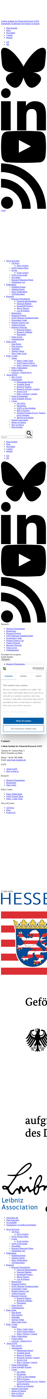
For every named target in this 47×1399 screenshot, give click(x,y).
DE (7, 44)
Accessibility (11, 1222)
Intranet (9, 37)
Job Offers (21, 1372)
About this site (12, 1218)
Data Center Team (19, 1322)
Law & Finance (23, 1279)
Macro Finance (23, 1277)
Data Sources (16, 1315)
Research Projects (13, 633)
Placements (21, 1303)
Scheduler (15, 1317)
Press (8, 30)
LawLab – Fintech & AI (21, 1341)
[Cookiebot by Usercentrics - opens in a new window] (33, 668)
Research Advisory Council (28, 1358)
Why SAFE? (16, 1346)
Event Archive (23, 1241)
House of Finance (18, 1391)
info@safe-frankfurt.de (16, 760)
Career (14, 1369)
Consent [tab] (8, 676)
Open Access (11, 648)
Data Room (16, 1312)
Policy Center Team (25, 1329)
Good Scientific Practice (21, 1367)
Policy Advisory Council (27, 1334)
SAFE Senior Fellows (26, 1331)
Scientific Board (23, 1353)
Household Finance (25, 1274)
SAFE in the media (19, 1243)
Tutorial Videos (17, 1319)
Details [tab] (23, 676)
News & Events (12, 1229)
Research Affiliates (24, 1300)
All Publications (18, 1262)
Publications (11, 1253)
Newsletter (10, 33)
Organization (16, 1348)
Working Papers (18, 1258)
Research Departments (15, 629)
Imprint (6, 712)
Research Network (14, 645)
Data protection (19, 712)
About (14, 1327)
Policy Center (11, 1324)
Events (14, 1239)
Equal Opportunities (19, 1365)
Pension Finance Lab (15, 640)
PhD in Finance (23, 1379)
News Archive (23, 1234)
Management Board (25, 1350)
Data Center (11, 1310)
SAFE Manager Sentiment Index (19, 636)
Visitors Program (13, 643)
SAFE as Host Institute (26, 1377)
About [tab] (38, 676)
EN (7, 42)
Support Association (19, 1388)
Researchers (11, 631)
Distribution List (18, 1251)
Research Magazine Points (22, 1248)
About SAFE (11, 1343)
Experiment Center (14, 638)
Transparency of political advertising (21, 1225)
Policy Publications (19, 1260)
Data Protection (12, 1220)
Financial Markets (24, 1272)
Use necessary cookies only (23, 728)
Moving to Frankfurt (25, 1386)
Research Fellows (24, 1298)
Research (10, 1265)
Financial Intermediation (27, 1270)
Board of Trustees (24, 1355)
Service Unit (22, 1360)
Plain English (11, 28)
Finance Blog (17, 1339)
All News (15, 1232)
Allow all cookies (23, 721)
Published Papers (18, 1255)
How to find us (17, 1393)
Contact (9, 35)
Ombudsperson (12, 650)
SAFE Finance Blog (19, 1236)
